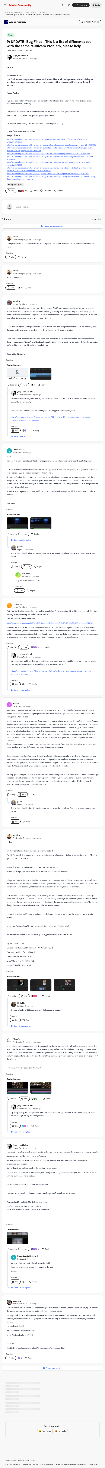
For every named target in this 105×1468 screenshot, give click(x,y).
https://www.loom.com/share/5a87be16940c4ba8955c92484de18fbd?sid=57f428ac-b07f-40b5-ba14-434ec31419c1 (50, 623)
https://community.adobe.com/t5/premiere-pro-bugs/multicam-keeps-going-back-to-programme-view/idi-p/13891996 (51, 145)
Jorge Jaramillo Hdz (20, 55)
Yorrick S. (16, 237)
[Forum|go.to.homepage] (20, 5)
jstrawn (20, 546)
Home (6, 12)
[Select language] (69, 5)
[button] (5, 6)
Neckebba (21, 1003)
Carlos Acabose (19, 449)
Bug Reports (43, 12)
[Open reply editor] (52, 207)
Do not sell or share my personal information (71, 1465)
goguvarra (17, 1301)
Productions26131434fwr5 (27, 1256)
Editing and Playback (15, 184)
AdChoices (94, 1465)
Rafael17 (16, 703)
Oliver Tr (16, 1039)
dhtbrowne (17, 604)
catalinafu (26, 573)
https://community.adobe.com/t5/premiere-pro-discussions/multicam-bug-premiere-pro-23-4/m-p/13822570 (48, 173)
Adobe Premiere (30, 12)
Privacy (35, 1465)
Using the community (12, 1465)
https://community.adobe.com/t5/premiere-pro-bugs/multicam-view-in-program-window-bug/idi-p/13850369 (48, 153)
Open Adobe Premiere (90, 22)
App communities (17, 12)
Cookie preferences (46, 1465)
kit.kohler (17, 301)
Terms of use (27, 1465)
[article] (52, 247)
